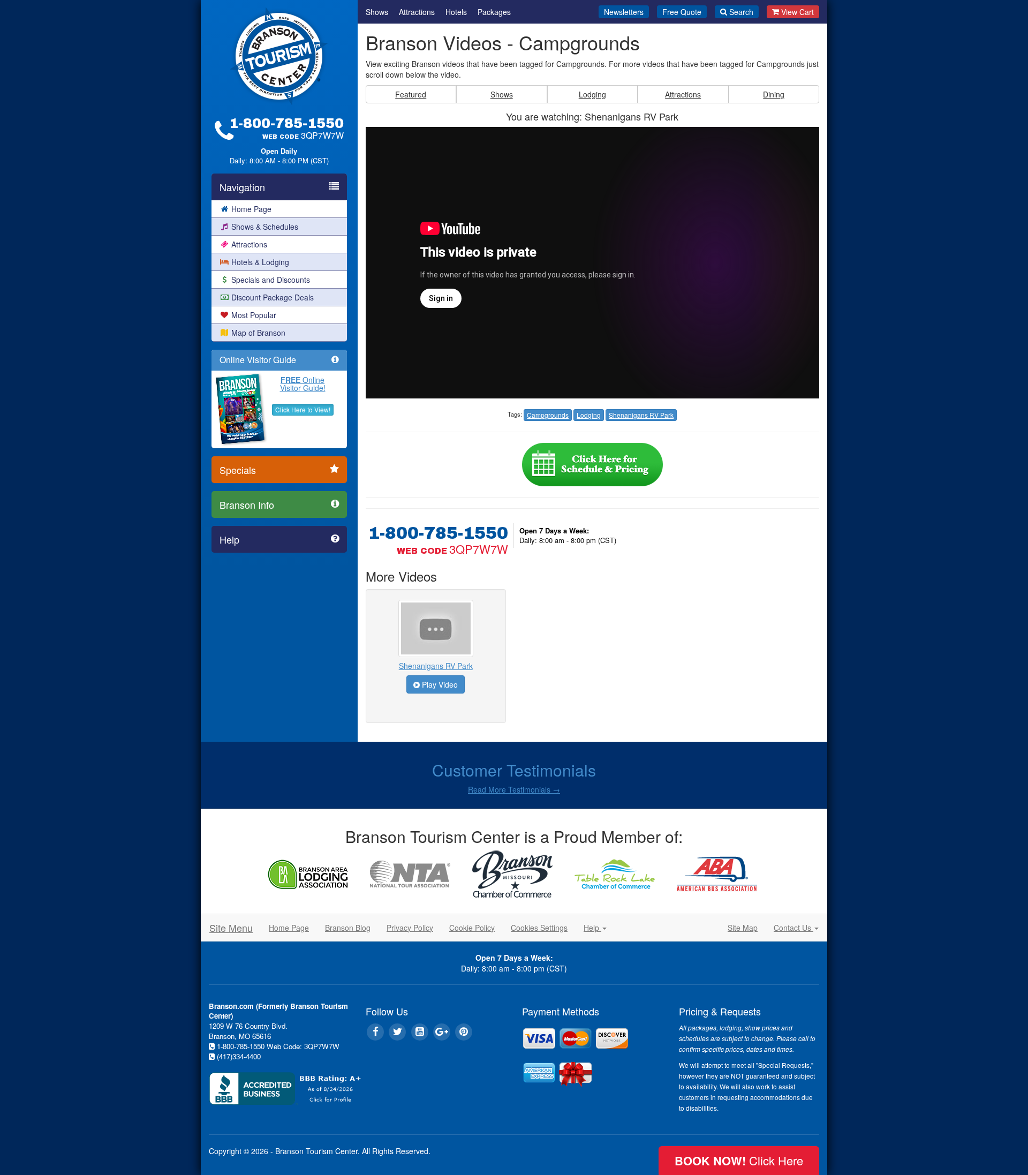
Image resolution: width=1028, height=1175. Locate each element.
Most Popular (253, 315)
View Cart (797, 11)
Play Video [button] (439, 684)
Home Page (251, 209)
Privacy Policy (410, 927)
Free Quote (681, 11)
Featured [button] (410, 94)
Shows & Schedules (264, 226)
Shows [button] (501, 94)
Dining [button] (773, 94)
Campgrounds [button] (548, 414)
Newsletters (624, 11)
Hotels (456, 11)
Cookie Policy (472, 927)
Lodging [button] (592, 94)
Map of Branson (258, 332)
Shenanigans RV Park (436, 665)
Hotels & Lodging (260, 262)
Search (741, 11)
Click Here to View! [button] (302, 409)
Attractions (249, 244)
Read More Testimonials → (514, 789)
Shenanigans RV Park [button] (641, 414)
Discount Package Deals (272, 297)
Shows (377, 11)
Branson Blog (348, 927)
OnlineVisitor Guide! (303, 383)
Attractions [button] (683, 94)
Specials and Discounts (270, 279)
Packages (494, 11)
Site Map (743, 927)
